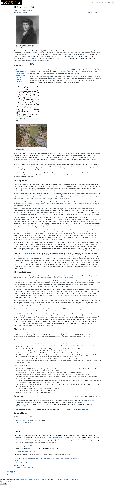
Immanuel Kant (29, 54)
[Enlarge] (38, 45)
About (33, 2)
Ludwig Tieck (39, 204)
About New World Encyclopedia (10, 473)
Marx (52, 316)
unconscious (45, 60)
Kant (61, 278)
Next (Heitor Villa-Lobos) (94, 12)
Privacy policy (10, 471)
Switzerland (52, 78)
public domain (83, 409)
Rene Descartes (83, 54)
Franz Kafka (45, 214)
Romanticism (33, 58)
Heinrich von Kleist (21, 422)
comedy (17, 193)
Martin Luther (35, 210)
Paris (36, 78)
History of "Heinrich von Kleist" (26, 451)
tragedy (21, 184)
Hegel (36, 316)
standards (18, 437)
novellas (29, 253)
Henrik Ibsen (31, 230)
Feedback (40, 2)
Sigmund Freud (31, 60)
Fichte (64, 278)
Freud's (57, 284)
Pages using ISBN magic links (24, 467)
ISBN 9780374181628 (75, 402)
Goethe (51, 153)
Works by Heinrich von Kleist (24, 420)
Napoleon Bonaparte (64, 199)
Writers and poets (21, 462)
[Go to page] (113, 2)
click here (65, 441)
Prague (28, 164)
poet (69, 51)
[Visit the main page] (11, 2)
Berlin (72, 73)
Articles (26, 2)
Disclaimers (10, 475)
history (30, 445)
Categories (17, 460)
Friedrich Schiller (19, 316)
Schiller (56, 153)
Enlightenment (72, 56)
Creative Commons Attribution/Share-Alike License (31, 479)
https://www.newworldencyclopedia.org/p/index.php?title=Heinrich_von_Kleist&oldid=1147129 (51, 458)
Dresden (95, 153)
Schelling (71, 278)
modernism (73, 225)
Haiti (27, 260)
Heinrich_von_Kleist (22, 446)
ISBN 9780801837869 (87, 400)
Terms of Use (70, 479)
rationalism (60, 56)
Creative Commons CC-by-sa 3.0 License (54, 437)
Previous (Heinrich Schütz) (21, 12)
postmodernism (83, 225)
